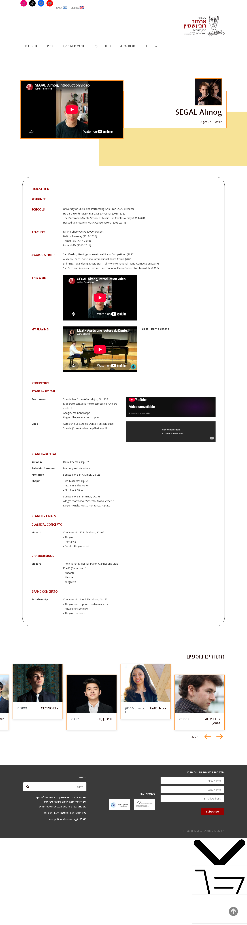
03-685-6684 (73, 812)
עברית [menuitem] (59, 7)
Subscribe (212, 811)
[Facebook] (41, 3)
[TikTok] (32, 3)
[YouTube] (49, 3)
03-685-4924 (51, 812)
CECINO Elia (49, 708)
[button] (207, 736)
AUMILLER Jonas (212, 721)
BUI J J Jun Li (103, 719)
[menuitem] (77, 7)
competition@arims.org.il (63, 819)
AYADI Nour (158, 708)
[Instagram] (23, 3)
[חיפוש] (27, 786)
